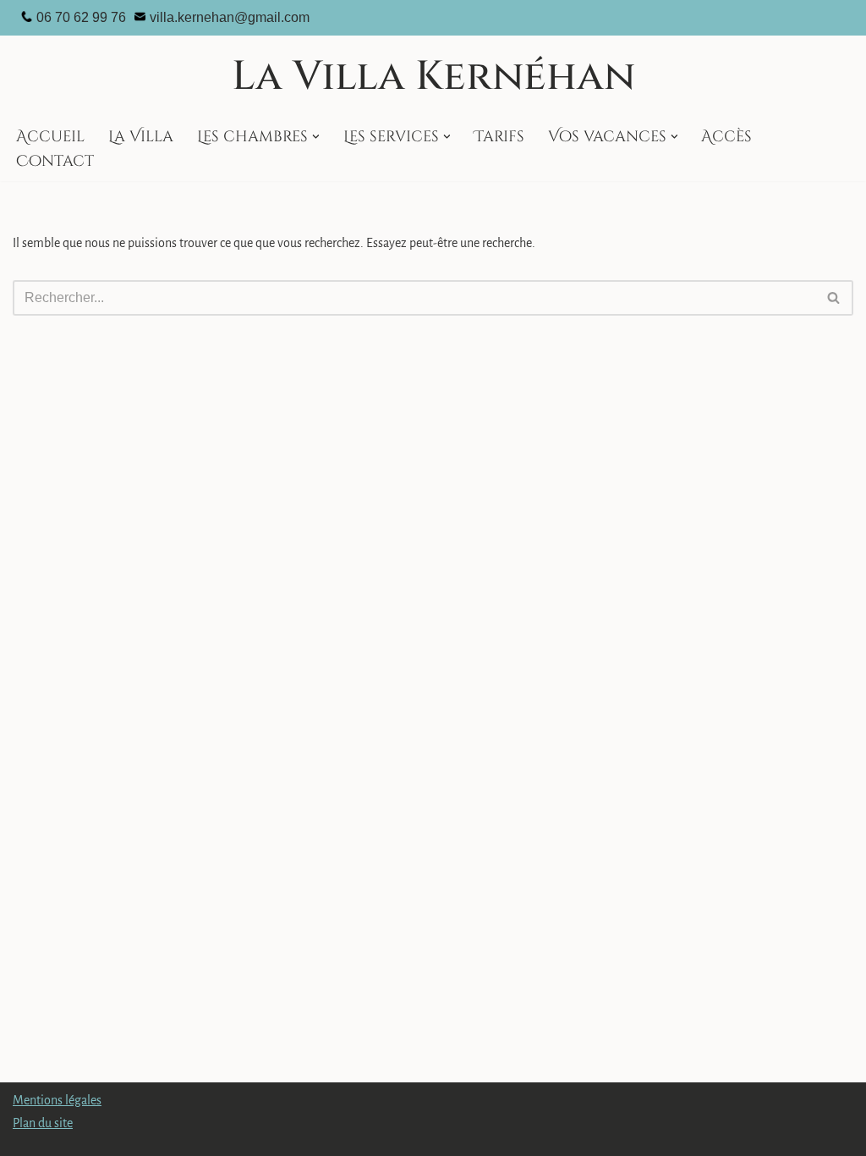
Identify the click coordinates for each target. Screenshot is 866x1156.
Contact (55, 161)
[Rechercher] (834, 298)
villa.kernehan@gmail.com (230, 17)
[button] (316, 136)
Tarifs (499, 137)
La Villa (140, 137)
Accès (726, 137)
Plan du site (43, 1123)
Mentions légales (57, 1100)
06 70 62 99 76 (81, 17)
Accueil (50, 137)
